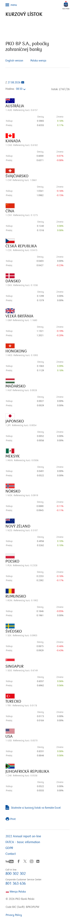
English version (14, 60)
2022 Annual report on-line (23, 836)
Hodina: (10, 88)
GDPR (9, 848)
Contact (10, 854)
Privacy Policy (14, 915)
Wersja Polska (17, 891)
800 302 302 (15, 873)
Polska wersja (38, 60)
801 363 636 (15, 883)
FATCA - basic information (22, 842)
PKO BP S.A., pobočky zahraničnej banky (27, 46)
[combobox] (22, 89)
